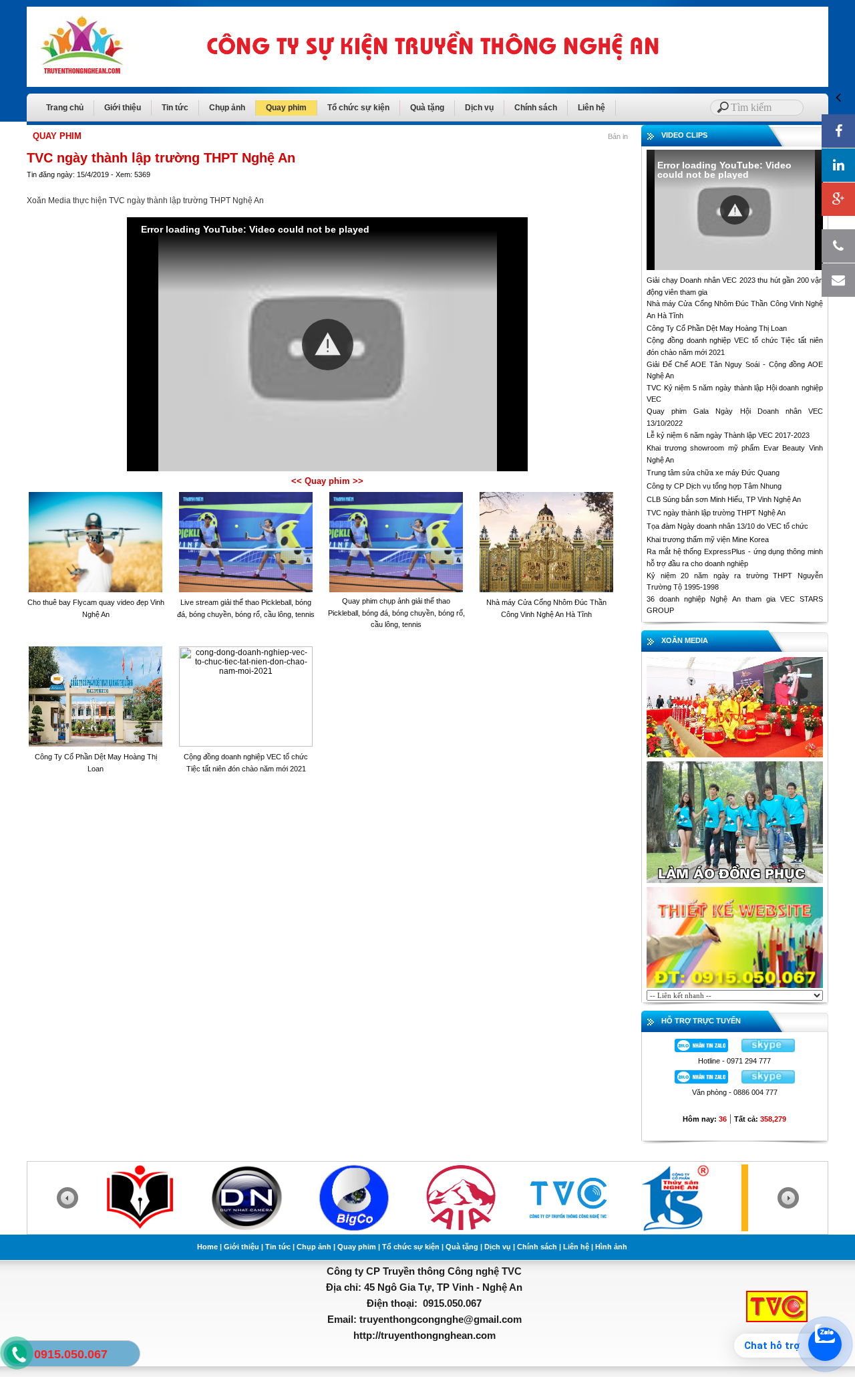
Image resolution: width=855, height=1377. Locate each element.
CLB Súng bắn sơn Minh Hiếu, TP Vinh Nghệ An (724, 499)
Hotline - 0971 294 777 (734, 1061)
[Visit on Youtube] (838, 165)
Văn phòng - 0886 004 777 (735, 1092)
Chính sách (535, 107)
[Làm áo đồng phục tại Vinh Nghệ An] (735, 821)
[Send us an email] (838, 280)
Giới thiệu (122, 107)
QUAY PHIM (57, 136)
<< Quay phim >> (327, 481)
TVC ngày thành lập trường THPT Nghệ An (716, 513)
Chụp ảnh (227, 107)
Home (207, 1247)
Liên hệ (591, 107)
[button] (327, 344)
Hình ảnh (611, 1247)
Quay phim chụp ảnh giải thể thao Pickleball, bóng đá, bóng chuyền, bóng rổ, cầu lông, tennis (396, 612)
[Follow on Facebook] (838, 131)
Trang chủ (64, 107)
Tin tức (175, 107)
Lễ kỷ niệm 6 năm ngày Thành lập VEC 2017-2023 (728, 435)
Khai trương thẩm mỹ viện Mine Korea (708, 539)
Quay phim (286, 107)
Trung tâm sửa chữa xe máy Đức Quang (713, 473)
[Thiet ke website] (735, 936)
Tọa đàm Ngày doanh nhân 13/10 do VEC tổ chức (727, 526)
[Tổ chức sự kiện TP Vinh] (735, 706)
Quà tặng (427, 107)
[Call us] (838, 246)
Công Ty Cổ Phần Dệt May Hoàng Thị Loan (717, 328)
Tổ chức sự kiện (358, 107)
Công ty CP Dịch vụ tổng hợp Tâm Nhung (714, 486)
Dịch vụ (479, 107)
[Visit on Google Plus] (838, 199)
